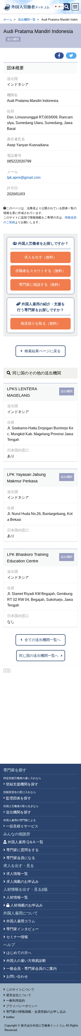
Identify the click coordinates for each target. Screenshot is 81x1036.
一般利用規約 (15, 1000)
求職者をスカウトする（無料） (40, 271)
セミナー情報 (17, 937)
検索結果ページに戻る (43, 351)
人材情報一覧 (17, 897)
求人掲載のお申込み (22, 881)
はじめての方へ (19, 953)
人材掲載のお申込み (26, 905)
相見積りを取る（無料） (40, 323)
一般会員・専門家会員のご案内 (31, 968)
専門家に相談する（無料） (40, 285)
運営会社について (18, 995)
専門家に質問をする (22, 850)
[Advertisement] (40, 716)
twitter (10, 1017)
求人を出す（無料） (40, 257)
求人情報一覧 (17, 874)
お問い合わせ (17, 976)
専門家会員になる (20, 858)
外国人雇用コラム (20, 921)
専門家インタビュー (22, 929)
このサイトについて (20, 989)
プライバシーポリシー (22, 1006)
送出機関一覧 (27, 19)
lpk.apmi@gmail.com (23, 177)
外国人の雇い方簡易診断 (26, 961)
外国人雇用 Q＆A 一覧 (25, 842)
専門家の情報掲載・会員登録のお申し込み (36, 1011)
